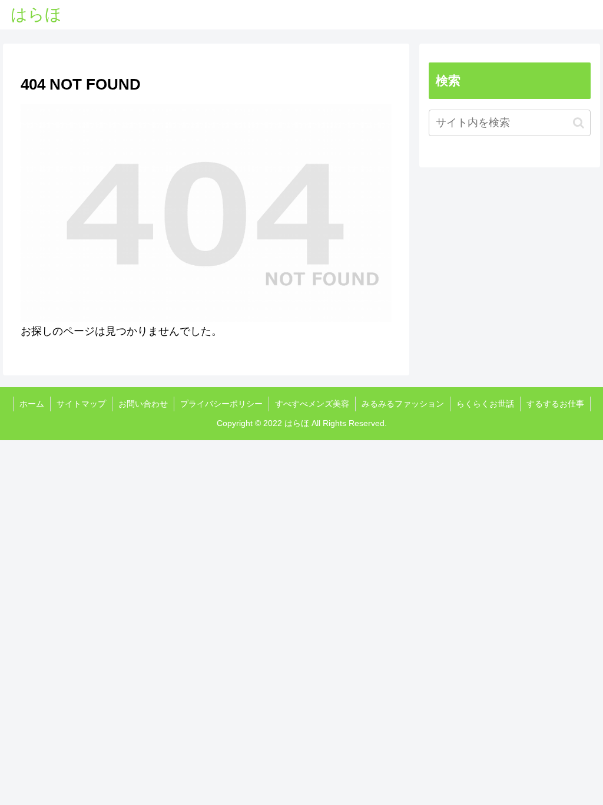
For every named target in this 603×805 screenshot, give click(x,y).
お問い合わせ (143, 403)
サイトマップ (81, 403)
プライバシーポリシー (221, 403)
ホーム (31, 403)
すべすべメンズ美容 (312, 403)
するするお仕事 (555, 403)
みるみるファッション (403, 403)
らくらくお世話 (485, 403)
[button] (578, 123)
